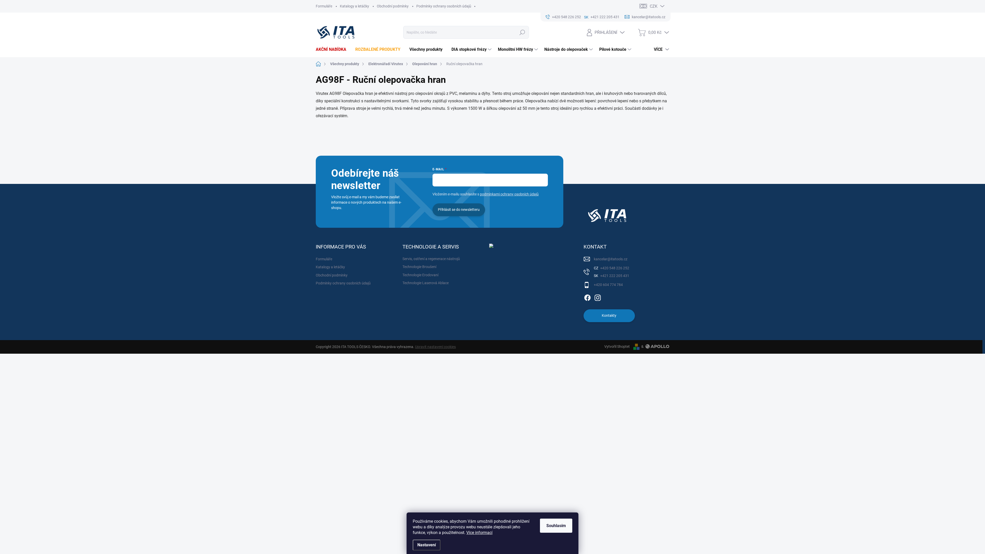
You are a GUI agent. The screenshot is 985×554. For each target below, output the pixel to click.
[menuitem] (333, 49)
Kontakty (609, 315)
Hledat (522, 32)
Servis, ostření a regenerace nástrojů (431, 259)
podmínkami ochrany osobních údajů (509, 194)
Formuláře (324, 6)
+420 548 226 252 (614, 268)
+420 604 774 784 (608, 285)
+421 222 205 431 (614, 276)
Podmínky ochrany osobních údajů (443, 6)
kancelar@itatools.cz (610, 259)
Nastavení (426, 544)
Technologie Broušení (419, 267)
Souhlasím (556, 525)
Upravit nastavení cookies (435, 347)
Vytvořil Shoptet (617, 346)
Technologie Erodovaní (420, 275)
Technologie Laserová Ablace (425, 283)
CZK (653, 6)
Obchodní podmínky (393, 6)
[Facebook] (587, 297)
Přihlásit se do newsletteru (459, 209)
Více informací (479, 532)
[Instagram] (598, 297)
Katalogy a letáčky (354, 6)
